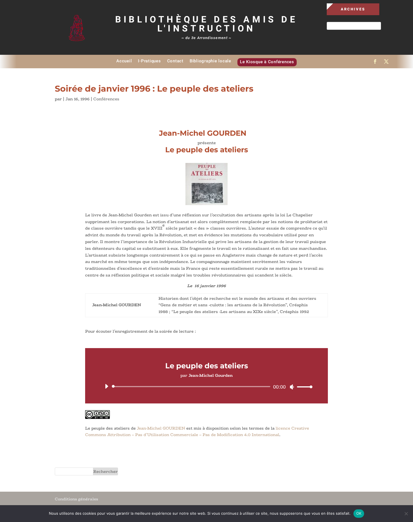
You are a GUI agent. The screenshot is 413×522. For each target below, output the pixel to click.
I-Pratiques (149, 60)
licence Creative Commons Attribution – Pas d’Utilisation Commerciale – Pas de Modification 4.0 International (197, 431)
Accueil (124, 60)
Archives (353, 9)
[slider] (303, 386)
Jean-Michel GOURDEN (161, 428)
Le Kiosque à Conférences (267, 61)
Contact (175, 60)
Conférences (106, 99)
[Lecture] (106, 386)
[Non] (406, 513)
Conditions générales (76, 499)
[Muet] (291, 386)
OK (359, 513)
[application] (206, 386)
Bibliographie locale (210, 60)
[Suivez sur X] (386, 61)
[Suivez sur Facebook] (375, 61)
